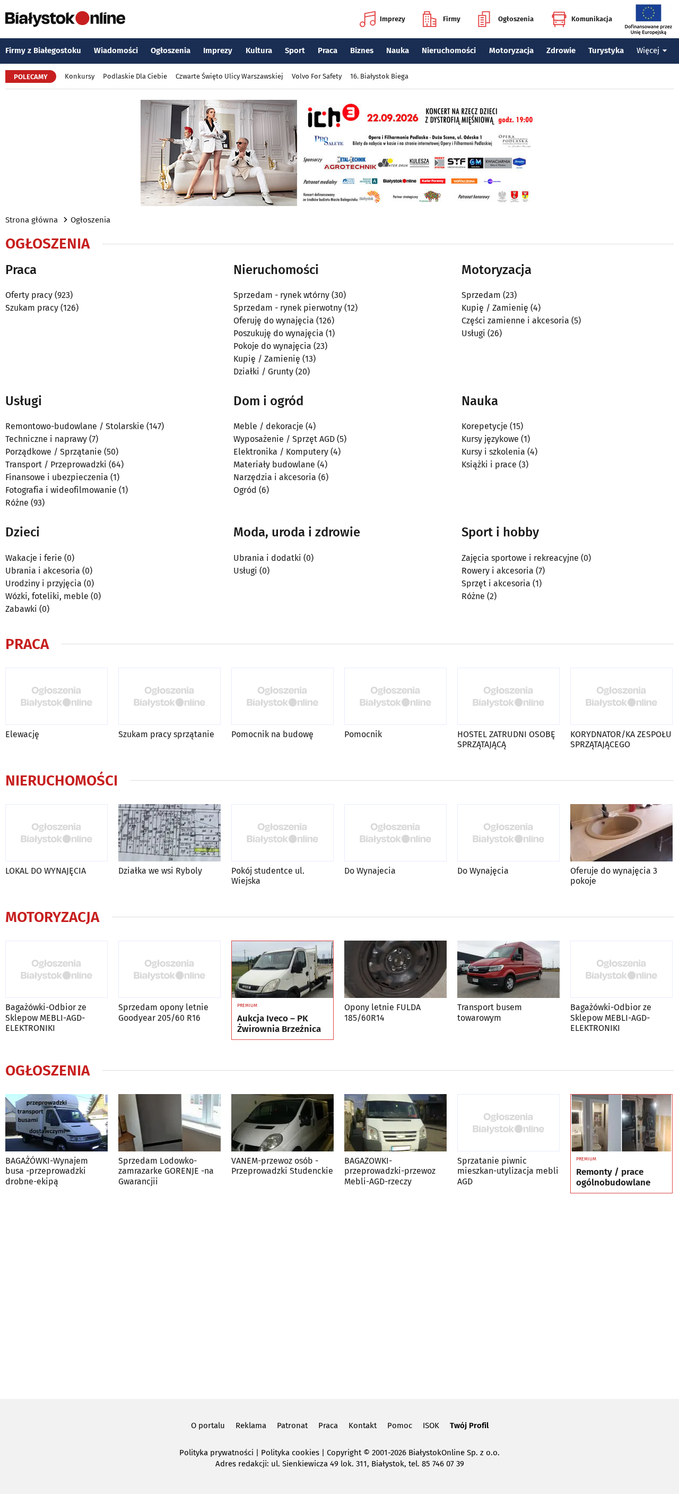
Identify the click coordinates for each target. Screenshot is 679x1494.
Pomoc (399, 1425)
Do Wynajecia (370, 871)
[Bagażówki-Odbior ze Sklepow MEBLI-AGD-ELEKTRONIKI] (56, 969)
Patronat (292, 1425)
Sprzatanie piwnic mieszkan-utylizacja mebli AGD (508, 1171)
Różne (17, 503)
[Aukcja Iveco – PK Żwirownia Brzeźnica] (282, 969)
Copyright (344, 1452)
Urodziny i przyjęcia (43, 583)
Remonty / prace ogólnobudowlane (613, 1177)
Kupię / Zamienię (266, 359)
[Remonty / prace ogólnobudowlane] (621, 1123)
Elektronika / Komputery (280, 452)
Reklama (251, 1425)
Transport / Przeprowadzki (56, 464)
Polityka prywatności (216, 1452)
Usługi (473, 333)
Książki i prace (489, 464)
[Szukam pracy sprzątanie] (169, 696)
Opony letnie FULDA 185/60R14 (382, 1012)
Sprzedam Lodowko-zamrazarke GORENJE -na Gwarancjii (166, 1171)
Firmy (451, 19)
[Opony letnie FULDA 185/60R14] (395, 969)
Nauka (397, 50)
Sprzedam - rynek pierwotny (287, 308)
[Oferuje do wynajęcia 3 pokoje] (621, 833)
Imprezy (392, 19)
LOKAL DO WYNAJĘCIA (45, 871)
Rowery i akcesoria (498, 571)
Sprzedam (481, 295)
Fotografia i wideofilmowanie (61, 490)
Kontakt (363, 1425)
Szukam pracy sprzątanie (166, 734)
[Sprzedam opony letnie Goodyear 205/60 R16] (169, 969)
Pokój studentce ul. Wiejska (267, 876)
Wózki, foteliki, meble (47, 596)
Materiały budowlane (274, 464)
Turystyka (606, 50)
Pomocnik (363, 734)
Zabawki (21, 609)
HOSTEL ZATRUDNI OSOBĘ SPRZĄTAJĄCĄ (506, 739)
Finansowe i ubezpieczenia (56, 477)
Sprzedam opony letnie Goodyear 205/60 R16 (163, 1012)
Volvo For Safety (317, 76)
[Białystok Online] (65, 19)
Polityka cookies (290, 1452)
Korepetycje (485, 426)
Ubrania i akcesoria (42, 571)
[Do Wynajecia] (395, 833)
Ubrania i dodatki (267, 558)
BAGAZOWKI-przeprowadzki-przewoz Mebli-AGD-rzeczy (390, 1171)
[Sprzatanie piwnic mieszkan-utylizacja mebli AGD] (508, 1123)
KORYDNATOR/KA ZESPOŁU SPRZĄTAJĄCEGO (621, 739)
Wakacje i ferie (33, 558)
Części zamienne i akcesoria (515, 320)
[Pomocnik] (395, 696)
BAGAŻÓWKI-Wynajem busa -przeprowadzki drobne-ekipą (46, 1171)
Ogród (245, 490)
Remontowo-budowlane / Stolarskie (74, 426)
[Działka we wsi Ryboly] (169, 833)
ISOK (431, 1425)
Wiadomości (116, 50)
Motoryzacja (511, 50)
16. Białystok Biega (379, 76)
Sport (295, 50)
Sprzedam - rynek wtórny (281, 295)
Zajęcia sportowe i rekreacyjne (520, 558)
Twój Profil (469, 1425)
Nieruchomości (449, 50)
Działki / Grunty (263, 371)
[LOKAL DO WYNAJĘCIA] (56, 833)
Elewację (22, 734)
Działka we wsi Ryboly (160, 871)
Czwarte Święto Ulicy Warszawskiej (229, 76)
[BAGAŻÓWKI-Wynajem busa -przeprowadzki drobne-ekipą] (56, 1123)
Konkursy (79, 76)
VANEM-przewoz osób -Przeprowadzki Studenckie (282, 1166)
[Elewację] (56, 696)
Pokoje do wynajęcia (272, 346)
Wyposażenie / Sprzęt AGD (284, 439)
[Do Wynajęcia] (508, 833)
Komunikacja (591, 19)
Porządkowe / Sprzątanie (53, 452)
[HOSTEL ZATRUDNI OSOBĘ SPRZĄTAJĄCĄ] (508, 696)
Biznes (361, 50)
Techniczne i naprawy (46, 439)
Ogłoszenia (516, 19)
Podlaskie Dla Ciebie (135, 76)
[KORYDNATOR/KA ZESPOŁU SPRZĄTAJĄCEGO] (621, 696)
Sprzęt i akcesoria (496, 583)
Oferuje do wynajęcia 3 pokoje (613, 876)
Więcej (648, 50)
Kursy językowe (490, 439)
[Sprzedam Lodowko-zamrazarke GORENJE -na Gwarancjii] (169, 1123)
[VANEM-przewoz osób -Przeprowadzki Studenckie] (282, 1123)
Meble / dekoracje (268, 426)
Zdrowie (561, 50)
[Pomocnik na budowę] (282, 696)
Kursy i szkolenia (493, 452)
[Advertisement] (339, 1294)
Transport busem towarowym (489, 1012)
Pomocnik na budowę (272, 734)
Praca (327, 50)
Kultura (259, 50)
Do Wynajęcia (483, 871)
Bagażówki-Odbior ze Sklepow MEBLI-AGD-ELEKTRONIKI (45, 1017)
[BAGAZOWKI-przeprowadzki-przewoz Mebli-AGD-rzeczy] (395, 1123)
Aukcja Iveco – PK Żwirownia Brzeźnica (279, 1024)
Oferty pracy (29, 295)
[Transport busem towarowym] (508, 969)
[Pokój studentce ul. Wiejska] (282, 833)
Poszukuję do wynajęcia (278, 333)
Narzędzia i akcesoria (274, 477)
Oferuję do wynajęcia (273, 320)
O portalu (208, 1425)
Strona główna (31, 220)
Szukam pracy (31, 308)
